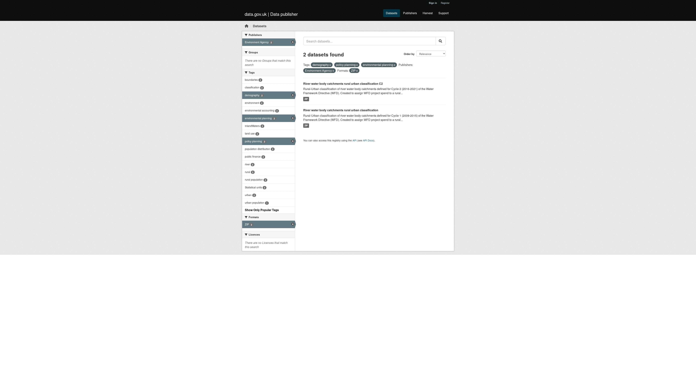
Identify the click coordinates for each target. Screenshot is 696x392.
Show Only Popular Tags (262, 210)
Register (445, 3)
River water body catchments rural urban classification (340, 110)
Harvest (428, 13)
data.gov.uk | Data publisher (271, 14)
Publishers (410, 13)
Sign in (433, 3)
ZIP (306, 99)
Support (443, 13)
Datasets (391, 13)
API (355, 140)
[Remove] (330, 65)
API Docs (368, 140)
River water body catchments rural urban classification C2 (343, 83)
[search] (441, 41)
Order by (409, 54)
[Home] (246, 25)
